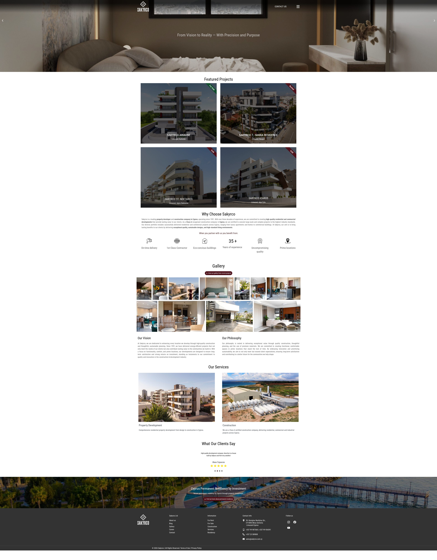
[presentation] (215, 468)
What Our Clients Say (218, 443)
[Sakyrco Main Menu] (298, 6)
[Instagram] (289, 520)
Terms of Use (185, 546)
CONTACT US (280, 6)
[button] (2, 20)
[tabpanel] (237, 457)
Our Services (218, 367)
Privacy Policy (196, 546)
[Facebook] (295, 520)
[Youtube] (289, 525)
